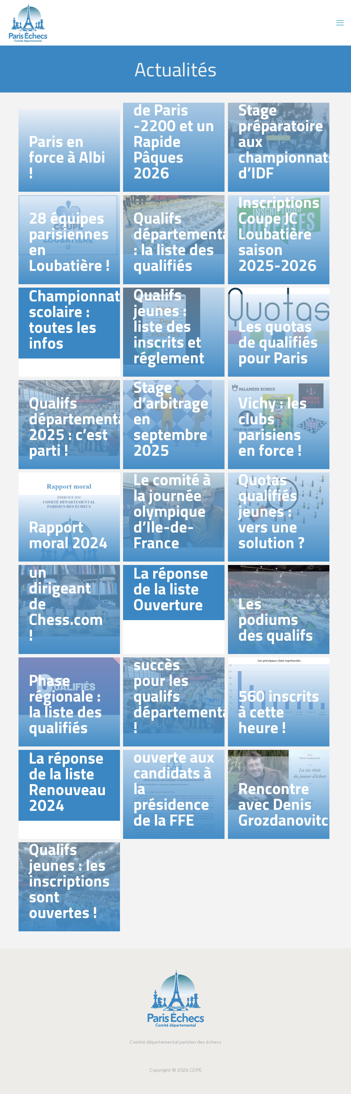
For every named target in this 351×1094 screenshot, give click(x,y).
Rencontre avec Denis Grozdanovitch (287, 804)
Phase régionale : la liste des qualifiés (65, 703)
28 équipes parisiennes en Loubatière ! (69, 241)
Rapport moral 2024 (68, 534)
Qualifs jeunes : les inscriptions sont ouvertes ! (69, 880)
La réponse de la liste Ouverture (170, 588)
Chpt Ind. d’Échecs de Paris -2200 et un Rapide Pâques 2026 (173, 125)
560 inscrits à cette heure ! (278, 711)
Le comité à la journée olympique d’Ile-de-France (172, 510)
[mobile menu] (340, 22)
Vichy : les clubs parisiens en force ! (272, 426)
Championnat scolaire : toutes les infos (74, 319)
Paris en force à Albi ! (67, 157)
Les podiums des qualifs (275, 619)
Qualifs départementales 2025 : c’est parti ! (87, 426)
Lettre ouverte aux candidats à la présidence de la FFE (173, 780)
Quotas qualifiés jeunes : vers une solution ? (271, 510)
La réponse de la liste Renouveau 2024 (67, 781)
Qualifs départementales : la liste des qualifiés (191, 241)
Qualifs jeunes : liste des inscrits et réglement (168, 325)
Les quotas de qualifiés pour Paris (278, 341)
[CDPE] (28, 22)
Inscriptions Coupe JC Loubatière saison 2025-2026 (278, 233)
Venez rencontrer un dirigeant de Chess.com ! (66, 587)
